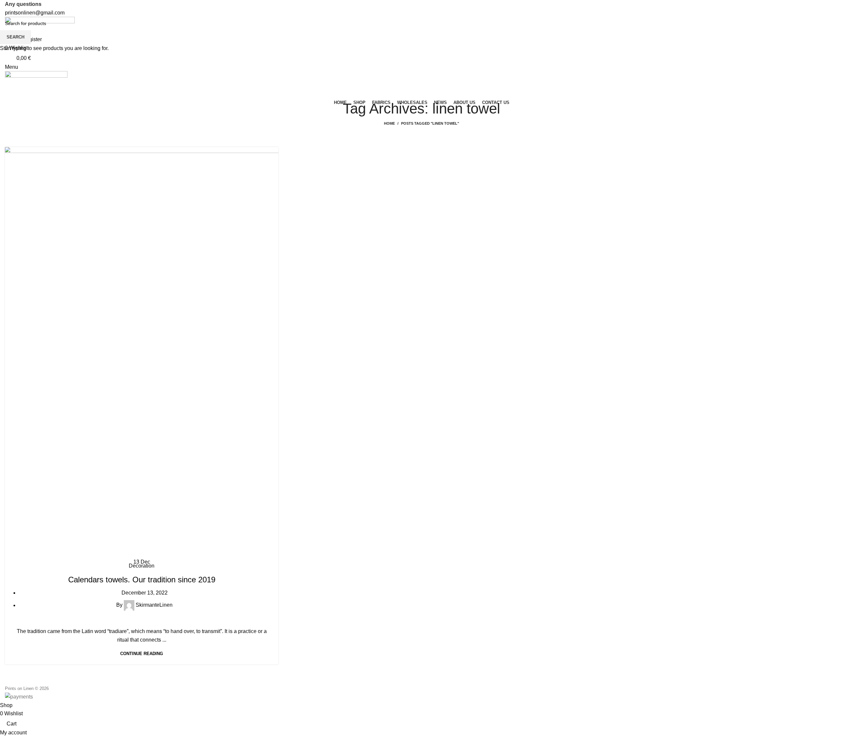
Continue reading (141, 653)
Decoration (141, 566)
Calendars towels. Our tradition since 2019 (141, 579)
